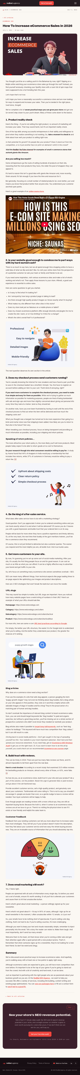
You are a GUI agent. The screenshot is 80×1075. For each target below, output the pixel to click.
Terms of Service (44, 1063)
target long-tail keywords (45, 727)
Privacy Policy (31, 1063)
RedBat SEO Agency (42, 978)
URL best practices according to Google (50, 624)
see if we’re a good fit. (17, 987)
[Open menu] (75, 3)
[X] (75, 1063)
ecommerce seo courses (54, 749)
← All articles (8, 17)
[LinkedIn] (71, 1063)
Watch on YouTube (61, 1063)
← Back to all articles (15, 996)
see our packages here (44, 984)
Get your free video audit (40, 1034)
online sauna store (36, 191)
